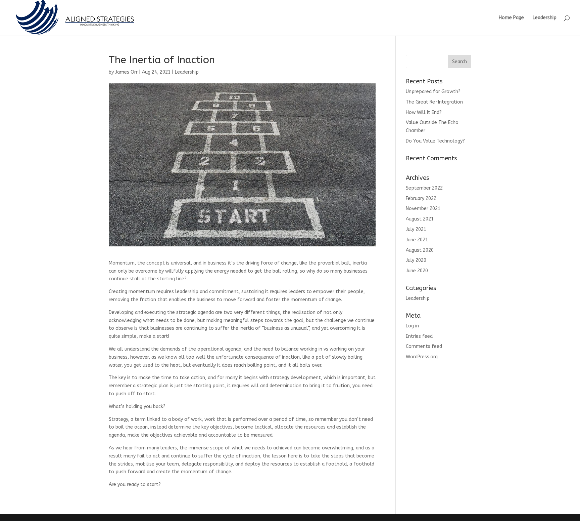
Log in (412, 326)
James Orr (126, 72)
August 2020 (420, 250)
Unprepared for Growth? (433, 91)
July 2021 (416, 229)
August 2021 (420, 219)
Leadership (545, 18)
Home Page (511, 18)
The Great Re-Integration (434, 102)
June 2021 (417, 240)
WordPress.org (422, 357)
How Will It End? (424, 112)
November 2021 (423, 208)
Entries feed (419, 336)
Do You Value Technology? (435, 141)
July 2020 (416, 260)
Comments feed (424, 346)
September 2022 (424, 188)
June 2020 (417, 271)
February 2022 (421, 198)
